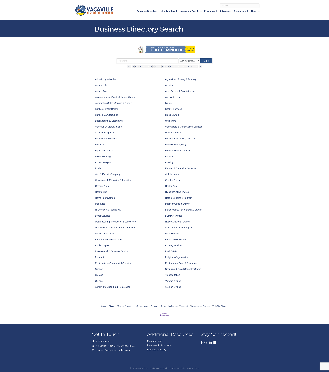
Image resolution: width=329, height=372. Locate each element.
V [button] (186, 66)
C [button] (138, 66)
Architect (169, 85)
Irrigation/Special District (177, 204)
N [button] (165, 66)
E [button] (143, 66)
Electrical (99, 144)
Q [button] (173, 66)
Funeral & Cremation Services (180, 168)
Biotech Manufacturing (106, 115)
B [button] (135, 66)
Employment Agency (175, 144)
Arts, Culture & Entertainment (180, 91)
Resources (240, 11)
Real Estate (171, 251)
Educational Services (106, 138)
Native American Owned (177, 221)
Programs (209, 11)
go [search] (207, 61)
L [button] (160, 66)
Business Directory (147, 11)
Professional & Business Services (112, 251)
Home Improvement (105, 198)
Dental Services (173, 132)
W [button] (188, 66)
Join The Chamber (221, 306)
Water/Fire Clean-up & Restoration (112, 287)
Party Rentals (172, 233)
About (254, 11)
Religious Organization (176, 257)
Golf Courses (172, 174)
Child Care (170, 121)
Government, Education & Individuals (114, 180)
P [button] (170, 66)
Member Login (154, 341)
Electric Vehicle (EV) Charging (180, 138)
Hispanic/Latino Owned (177, 192)
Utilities (99, 281)
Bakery (168, 103)
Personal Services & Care (108, 239)
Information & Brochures (201, 306)
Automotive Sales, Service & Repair (113, 103)
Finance (169, 156)
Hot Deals (138, 306)
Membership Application (159, 345)
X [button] (191, 66)
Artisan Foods (102, 91)
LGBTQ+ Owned (173, 216)
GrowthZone (193, 368)
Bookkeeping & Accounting (109, 121)
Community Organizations (108, 126)
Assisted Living (173, 97)
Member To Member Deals (155, 306)
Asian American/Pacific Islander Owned (115, 97)
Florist (98, 168)
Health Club (101, 192)
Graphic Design (173, 180)
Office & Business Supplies (179, 227)
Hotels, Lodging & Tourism (178, 198)
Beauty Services (173, 109)
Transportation (172, 275)
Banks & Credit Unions (106, 109)
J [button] (155, 66)
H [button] (151, 66)
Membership (168, 11)
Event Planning (103, 156)
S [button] (178, 66)
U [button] (183, 66)
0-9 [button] (129, 66)
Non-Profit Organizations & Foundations (115, 227)
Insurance (100, 204)
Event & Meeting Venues (177, 150)
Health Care (171, 186)
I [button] (153, 66)
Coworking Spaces (104, 132)
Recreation (100, 257)
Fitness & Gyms (103, 162)
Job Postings (173, 306)
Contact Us (185, 306)
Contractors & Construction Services (183, 126)
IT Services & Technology (108, 209)
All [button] (200, 66)
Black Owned (172, 115)
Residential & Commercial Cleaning (113, 263)
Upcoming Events (189, 11)
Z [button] (196, 66)
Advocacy (225, 11)
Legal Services (102, 216)
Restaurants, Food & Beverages (181, 263)
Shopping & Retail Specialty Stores (183, 269)
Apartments (101, 85)
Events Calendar (125, 306)
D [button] (140, 66)
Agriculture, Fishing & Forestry (180, 79)
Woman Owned (173, 287)
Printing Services (173, 245)
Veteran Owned (173, 281)
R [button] (176, 66)
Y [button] (193, 66)
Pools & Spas (102, 245)
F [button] (145, 66)
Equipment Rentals (105, 150)
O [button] (168, 66)
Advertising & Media (105, 79)
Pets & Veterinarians (175, 239)
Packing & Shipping (105, 233)
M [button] (162, 66)
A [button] (133, 66)
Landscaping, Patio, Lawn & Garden (183, 209)
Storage (99, 275)
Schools (99, 269)
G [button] (148, 66)
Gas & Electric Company (107, 174)
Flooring (169, 162)
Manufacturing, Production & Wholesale (115, 221)
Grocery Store (102, 186)
